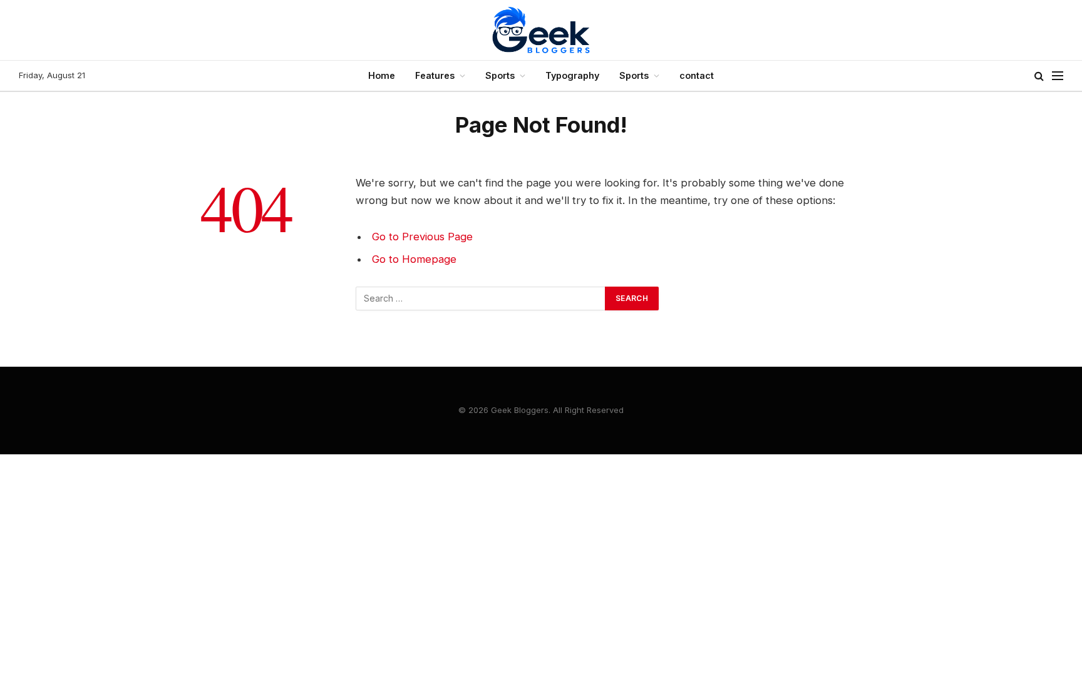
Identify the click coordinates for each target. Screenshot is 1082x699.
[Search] (1039, 76)
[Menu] (1057, 76)
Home (381, 75)
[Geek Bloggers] (541, 30)
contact (696, 75)
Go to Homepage (414, 259)
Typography (572, 75)
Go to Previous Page (422, 236)
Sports (500, 75)
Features (435, 75)
